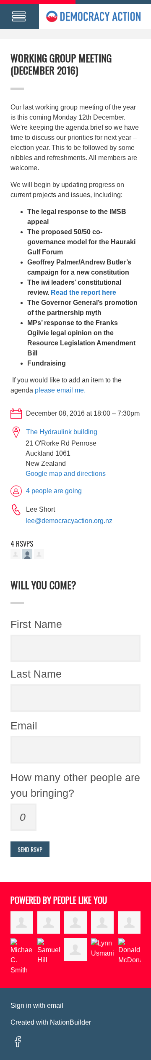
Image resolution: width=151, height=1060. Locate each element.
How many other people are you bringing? (75, 785)
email (55, 1005)
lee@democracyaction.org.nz (69, 520)
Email (23, 726)
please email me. (60, 390)
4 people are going (54, 490)
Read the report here (83, 292)
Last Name (36, 674)
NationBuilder (70, 1022)
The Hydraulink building (61, 431)
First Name (36, 624)
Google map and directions (66, 473)
